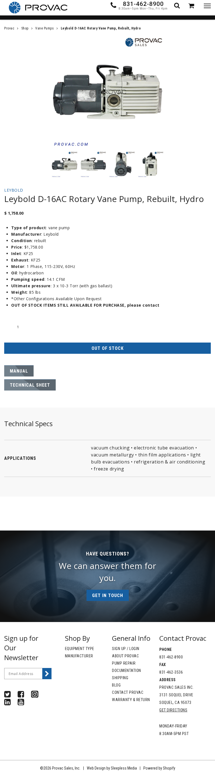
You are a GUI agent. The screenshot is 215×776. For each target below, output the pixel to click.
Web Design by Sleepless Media (112, 768)
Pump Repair (124, 663)
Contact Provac (127, 692)
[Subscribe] (47, 673)
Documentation (126, 670)
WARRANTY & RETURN (131, 699)
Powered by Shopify (159, 768)
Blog (116, 685)
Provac (9, 28)
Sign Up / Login (125, 648)
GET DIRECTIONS (173, 710)
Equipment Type (79, 648)
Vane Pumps (44, 28)
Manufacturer (79, 656)
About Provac (125, 656)
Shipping (120, 678)
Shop (25, 28)
